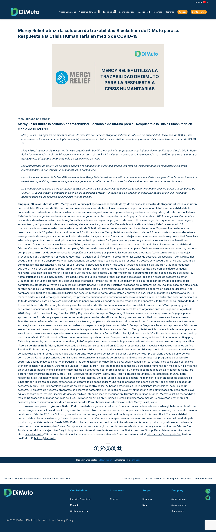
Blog (144, 505)
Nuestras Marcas (67, 12)
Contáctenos (199, 12)
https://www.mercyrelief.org (35, 406)
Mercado (74, 505)
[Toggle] (99, 11)
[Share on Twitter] (102, 448)
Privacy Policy (65, 520)
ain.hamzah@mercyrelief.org (165, 434)
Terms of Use (45, 520)
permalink (135, 460)
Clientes (114, 499)
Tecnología (108, 12)
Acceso (182, 12)
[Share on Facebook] (96, 448)
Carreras (169, 12)
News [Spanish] (107, 460)
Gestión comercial (79, 511)
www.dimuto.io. (34, 434)
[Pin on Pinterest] (113, 448)
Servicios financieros (80, 499)
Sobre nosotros (179, 499)
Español (198, 2)
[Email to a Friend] (108, 448)
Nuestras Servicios (88, 12)
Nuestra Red (144, 12)
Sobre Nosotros (126, 12)
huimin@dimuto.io (45, 438)
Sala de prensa (178, 505)
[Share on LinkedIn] (119, 448)
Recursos (157, 12)
